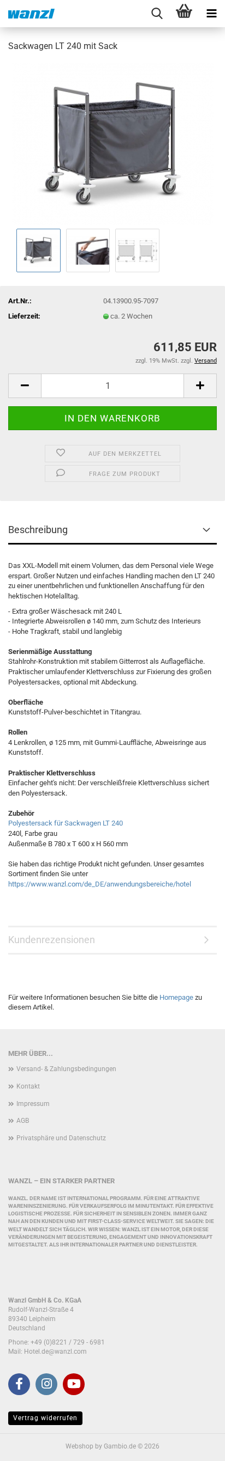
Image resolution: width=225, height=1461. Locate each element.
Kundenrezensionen (51, 939)
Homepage (176, 997)
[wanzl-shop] (27, 13)
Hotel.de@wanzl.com (55, 1351)
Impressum (33, 1104)
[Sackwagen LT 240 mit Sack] (113, 143)
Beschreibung (38, 529)
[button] (24, 386)
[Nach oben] (195, 1444)
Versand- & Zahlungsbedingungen (66, 1069)
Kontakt (28, 1086)
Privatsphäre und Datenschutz (61, 1138)
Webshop (79, 1446)
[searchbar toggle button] (156, 13)
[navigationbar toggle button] (211, 13)
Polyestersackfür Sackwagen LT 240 (65, 823)
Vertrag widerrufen (45, 1418)
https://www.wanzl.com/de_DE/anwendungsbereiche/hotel (99, 884)
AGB (22, 1120)
